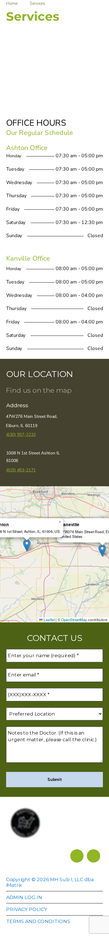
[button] (102, 550)
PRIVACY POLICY (26, 909)
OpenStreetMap (74, 619)
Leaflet (49, 619)
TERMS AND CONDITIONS (38, 921)
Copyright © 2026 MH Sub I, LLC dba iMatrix (50, 882)
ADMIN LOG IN (24, 897)
